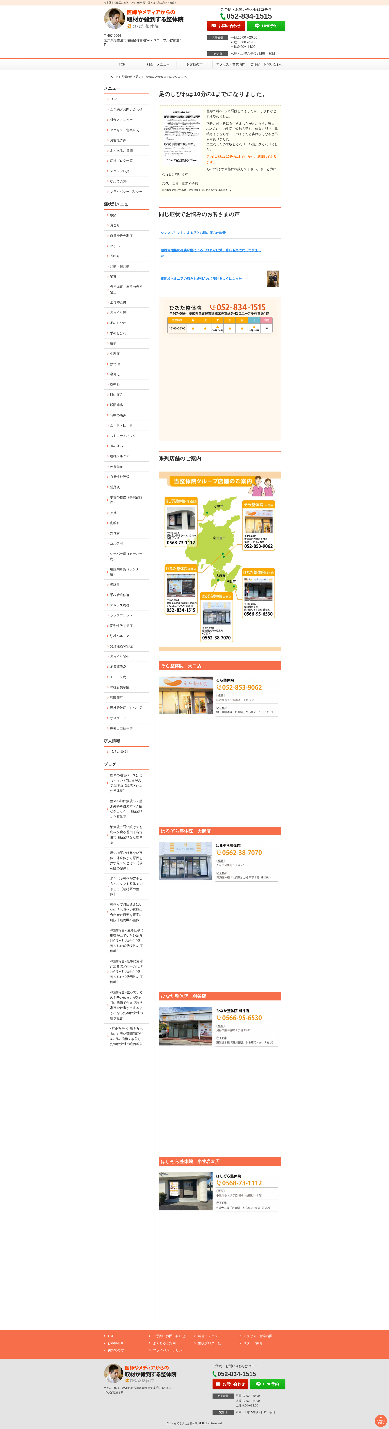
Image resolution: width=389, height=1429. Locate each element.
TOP (122, 64)
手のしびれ (118, 333)
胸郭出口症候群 (121, 728)
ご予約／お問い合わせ (267, 64)
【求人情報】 (119, 751)
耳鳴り (115, 256)
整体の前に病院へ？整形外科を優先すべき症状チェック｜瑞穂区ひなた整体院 (126, 808)
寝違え (115, 374)
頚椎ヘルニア (119, 636)
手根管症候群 (119, 595)
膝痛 (113, 343)
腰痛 (113, 215)
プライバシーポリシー (126, 191)
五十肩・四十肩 (121, 425)
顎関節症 (116, 697)
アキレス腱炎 (119, 605)
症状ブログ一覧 (121, 160)
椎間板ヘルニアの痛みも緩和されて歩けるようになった (201, 278)
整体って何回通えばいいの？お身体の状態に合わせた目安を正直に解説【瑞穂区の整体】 (126, 912)
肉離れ (115, 523)
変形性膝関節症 (121, 646)
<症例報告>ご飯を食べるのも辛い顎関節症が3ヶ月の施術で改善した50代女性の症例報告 (126, 1036)
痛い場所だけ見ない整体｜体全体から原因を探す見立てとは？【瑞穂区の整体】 (126, 860)
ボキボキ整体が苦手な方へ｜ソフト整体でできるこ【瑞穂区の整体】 (126, 886)
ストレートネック (123, 435)
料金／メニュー (158, 64)
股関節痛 (116, 405)
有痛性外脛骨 (119, 476)
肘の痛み (116, 394)
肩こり (115, 225)
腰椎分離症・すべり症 (126, 707)
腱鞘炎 (115, 384)
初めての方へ (119, 181)
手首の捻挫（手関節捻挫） (126, 499)
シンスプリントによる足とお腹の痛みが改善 (193, 232)
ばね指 (115, 364)
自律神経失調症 (121, 235)
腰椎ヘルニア (119, 456)
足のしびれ (118, 322)
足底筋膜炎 (118, 666)
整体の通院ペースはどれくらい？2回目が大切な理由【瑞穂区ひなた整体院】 (126, 783)
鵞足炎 (115, 487)
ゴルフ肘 (116, 543)
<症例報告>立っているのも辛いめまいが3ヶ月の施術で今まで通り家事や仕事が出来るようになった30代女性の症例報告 (126, 1005)
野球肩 (115, 584)
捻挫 (113, 513)
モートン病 (118, 677)
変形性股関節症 (121, 625)
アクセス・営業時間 (230, 64)
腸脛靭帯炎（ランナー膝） (126, 571)
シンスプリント (121, 615)
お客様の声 (194, 64)
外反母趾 (116, 466)
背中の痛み (118, 415)
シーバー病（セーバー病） (126, 556)
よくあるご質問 (121, 150)
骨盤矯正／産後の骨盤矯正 (126, 289)
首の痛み (116, 446)
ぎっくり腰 (118, 312)
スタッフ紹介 (119, 171)
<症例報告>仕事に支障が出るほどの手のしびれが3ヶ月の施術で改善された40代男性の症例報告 (126, 971)
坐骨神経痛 (118, 302)
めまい (115, 246)
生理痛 (115, 353)
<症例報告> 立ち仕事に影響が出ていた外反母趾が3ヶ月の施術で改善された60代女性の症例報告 (127, 940)
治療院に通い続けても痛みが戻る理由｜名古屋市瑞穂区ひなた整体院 (126, 834)
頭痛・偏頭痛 (119, 266)
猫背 (113, 276)
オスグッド (118, 718)
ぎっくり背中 (119, 656)
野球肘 (115, 533)
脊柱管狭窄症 (119, 687)
